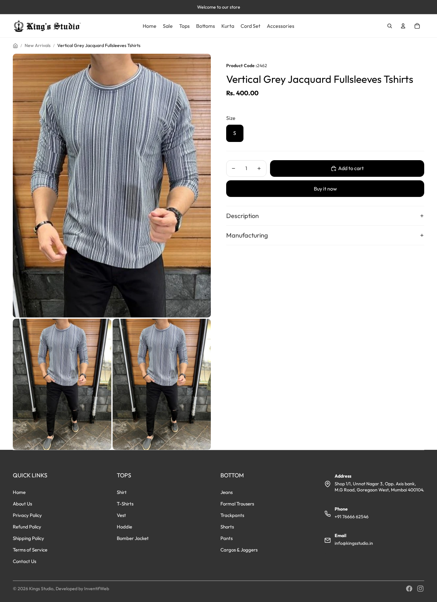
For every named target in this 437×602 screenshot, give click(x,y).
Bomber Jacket (133, 538)
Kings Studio (41, 588)
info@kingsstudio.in (354, 543)
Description (242, 216)
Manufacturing (247, 235)
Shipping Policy (28, 538)
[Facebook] (409, 588)
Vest (121, 515)
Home (19, 492)
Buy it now (325, 188)
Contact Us (24, 561)
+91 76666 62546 (352, 517)
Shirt (122, 492)
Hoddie (124, 527)
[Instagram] (420, 588)
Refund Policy (27, 527)
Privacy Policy (27, 515)
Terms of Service (30, 550)
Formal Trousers (237, 504)
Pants (226, 538)
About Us (22, 504)
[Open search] (390, 26)
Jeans (226, 492)
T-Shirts (125, 504)
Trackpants (232, 515)
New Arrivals (38, 45)
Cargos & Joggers (239, 550)
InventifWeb (96, 588)
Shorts (227, 527)
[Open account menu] (403, 26)
